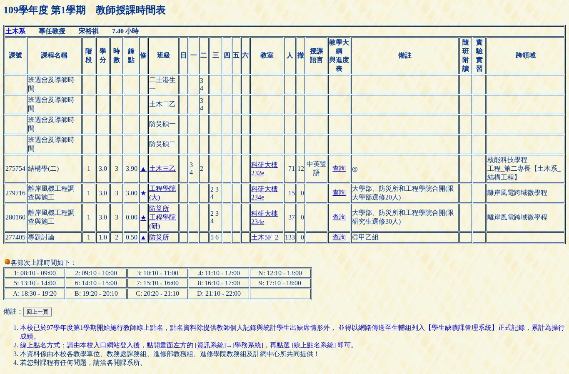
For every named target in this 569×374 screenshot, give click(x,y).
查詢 (339, 168)
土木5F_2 (264, 237)
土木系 (15, 31)
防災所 (159, 208)
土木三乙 (162, 168)
